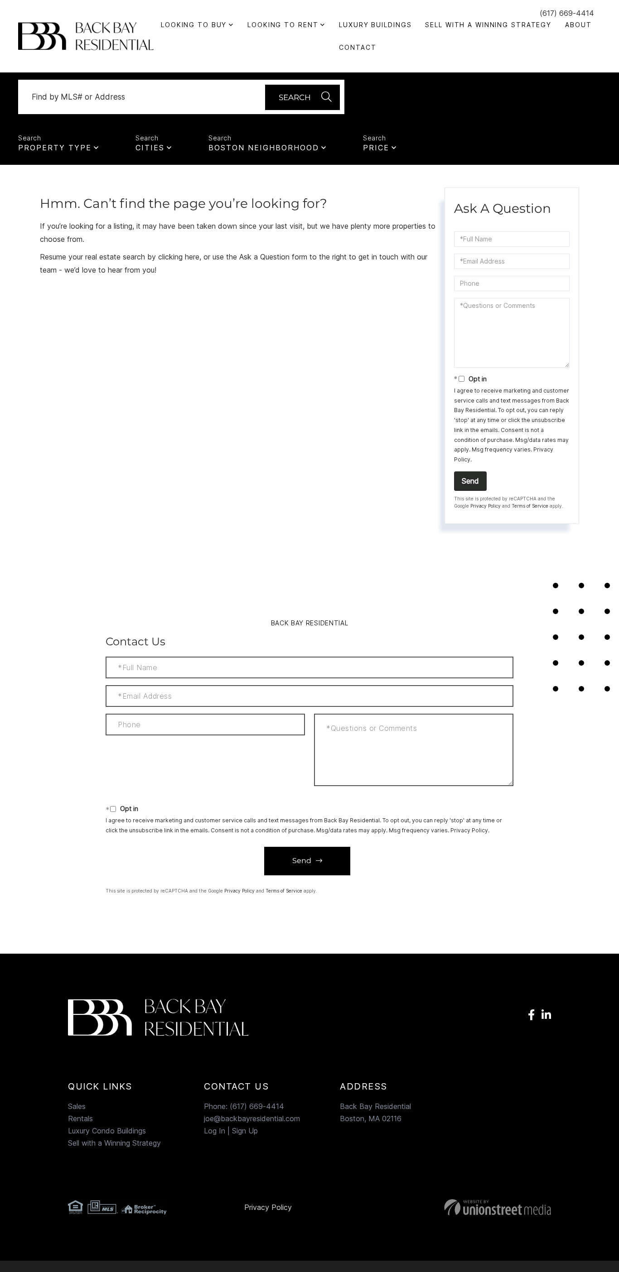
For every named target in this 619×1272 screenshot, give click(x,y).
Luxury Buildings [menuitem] (375, 25)
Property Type (55, 147)
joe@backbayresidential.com (252, 1118)
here (192, 256)
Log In (214, 1130)
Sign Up (245, 1130)
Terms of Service (530, 506)
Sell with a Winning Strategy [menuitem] (488, 25)
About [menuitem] (578, 25)
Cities (149, 147)
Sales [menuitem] (77, 1106)
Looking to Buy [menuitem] (194, 25)
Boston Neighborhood (263, 147)
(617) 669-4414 (567, 13)
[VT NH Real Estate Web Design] (474, 1207)
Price (376, 147)
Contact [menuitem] (357, 47)
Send (470, 480)
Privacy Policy (485, 506)
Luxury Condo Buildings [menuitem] (107, 1130)
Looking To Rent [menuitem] (282, 25)
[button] (302, 97)
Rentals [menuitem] (80, 1118)
